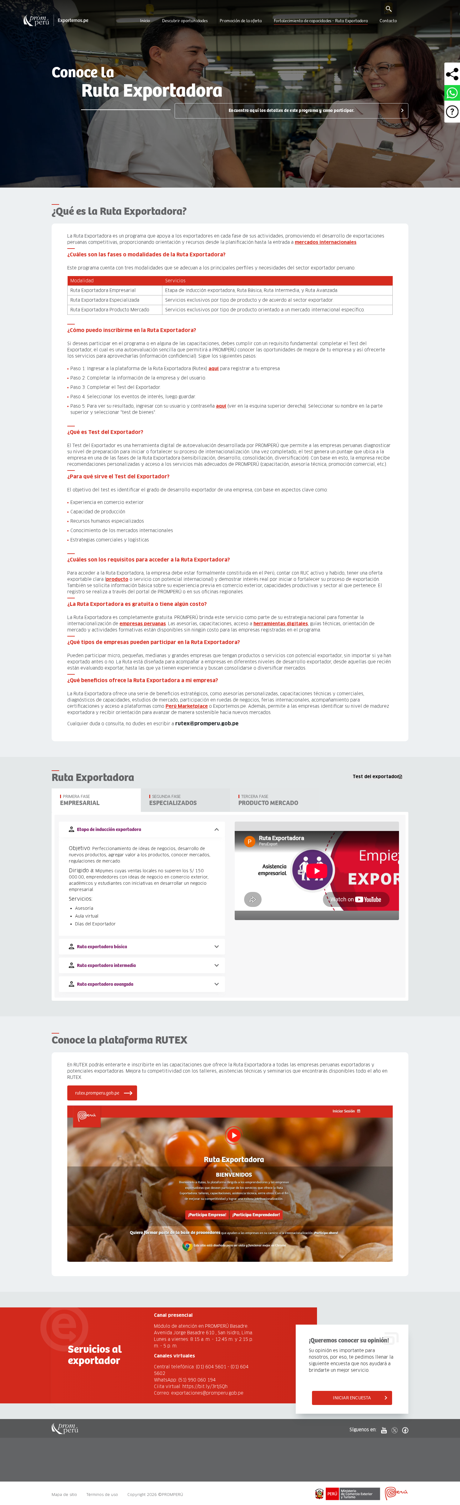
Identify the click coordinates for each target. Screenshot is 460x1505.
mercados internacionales (325, 242)
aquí (213, 368)
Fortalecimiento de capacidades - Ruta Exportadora (321, 20)
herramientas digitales (280, 624)
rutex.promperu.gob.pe (97, 1093)
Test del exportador (376, 776)
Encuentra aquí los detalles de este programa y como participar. (291, 110)
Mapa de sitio (64, 1494)
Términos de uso (102, 1494)
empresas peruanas (143, 624)
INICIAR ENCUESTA (352, 1398)
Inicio (145, 20)
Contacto (388, 20)
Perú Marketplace (187, 706)
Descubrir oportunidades (185, 20)
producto (117, 579)
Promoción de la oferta (241, 20)
